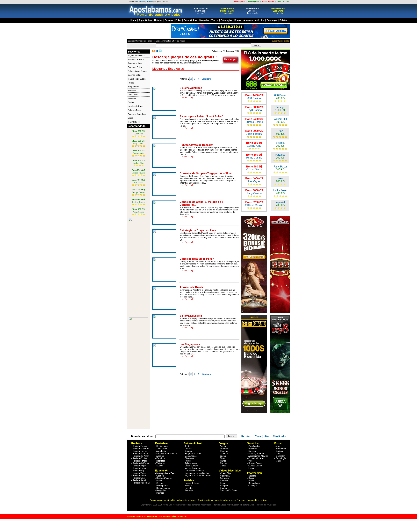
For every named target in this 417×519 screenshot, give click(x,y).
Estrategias (226, 20)
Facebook (141, 1)
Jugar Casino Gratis (280, 41)
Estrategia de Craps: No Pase (198, 230)
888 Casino (254, 97)
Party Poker (280, 168)
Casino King (254, 144)
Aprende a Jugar (135, 63)
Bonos (238, 20)
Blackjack (132, 91)
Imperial (280, 204)
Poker (178, 20)
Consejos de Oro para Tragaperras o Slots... (207, 173)
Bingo (130, 118)
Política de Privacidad (266, 505)
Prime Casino (254, 156)
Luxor (280, 180)
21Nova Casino (254, 204)
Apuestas (248, 20)
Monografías (261, 436)
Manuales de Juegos (137, 79)
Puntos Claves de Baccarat (196, 145)
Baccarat (132, 98)
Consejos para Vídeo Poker (197, 258)
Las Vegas (254, 180)
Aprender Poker (135, 67)
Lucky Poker (280, 192)
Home (133, 20)
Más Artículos (134, 122)
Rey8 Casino (254, 108)
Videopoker (133, 94)
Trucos (214, 20)
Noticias (158, 20)
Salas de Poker (134, 110)
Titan (280, 132)
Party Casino (254, 192)
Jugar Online (145, 20)
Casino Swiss (254, 168)
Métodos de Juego (136, 59)
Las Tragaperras (190, 344)
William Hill (280, 120)
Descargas (272, 20)
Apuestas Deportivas (137, 114)
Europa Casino (254, 120)
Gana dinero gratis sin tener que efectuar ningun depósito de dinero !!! (157, 516)
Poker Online (190, 20)
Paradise (280, 156)
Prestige (280, 108)
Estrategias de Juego (137, 71)
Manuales (204, 20)
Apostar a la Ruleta (191, 287)
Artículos (259, 20)
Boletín (283, 20)
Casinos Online (135, 75)
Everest (280, 144)
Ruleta (131, 83)
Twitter (150, 1)
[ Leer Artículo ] (186, 97)
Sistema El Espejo (191, 315)
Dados (131, 102)
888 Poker (280, 97)
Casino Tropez (254, 132)
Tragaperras (133, 87)
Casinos (169, 20)
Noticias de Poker (136, 106)
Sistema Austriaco (191, 88)
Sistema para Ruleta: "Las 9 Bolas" (201, 116)
